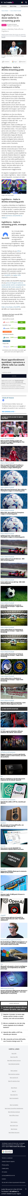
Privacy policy (5, 1165)
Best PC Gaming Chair (14, 1081)
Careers (4, 1179)
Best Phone (14, 1088)
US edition (13, 1191)
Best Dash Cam (14, 1125)
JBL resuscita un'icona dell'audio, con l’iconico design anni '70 (14, 1040)
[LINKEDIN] (3, 400)
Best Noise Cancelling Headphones (14, 1108)
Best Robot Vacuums (14, 1132)
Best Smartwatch (14, 1098)
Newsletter (23, 61)
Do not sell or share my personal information (13, 1182)
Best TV (14, 1091)
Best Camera (14, 1122)
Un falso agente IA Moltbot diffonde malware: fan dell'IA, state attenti (15, 1008)
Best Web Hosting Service (14, 1060)
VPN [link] (18, 251)
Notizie (4, 25)
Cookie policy (5, 1168)
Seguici (15, 61)
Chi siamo (4, 1172)
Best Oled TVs (14, 1094)
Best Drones (14, 1129)
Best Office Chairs (14, 1115)
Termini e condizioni (7, 1158)
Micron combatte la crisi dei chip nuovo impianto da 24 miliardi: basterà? (14, 1025)
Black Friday (13, 6)
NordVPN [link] (7, 275)
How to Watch (5, 10)
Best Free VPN (14, 1057)
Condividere (6, 61)
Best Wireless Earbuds (14, 1112)
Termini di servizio (19, 380)
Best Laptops (14, 1070)
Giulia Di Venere (12, 24)
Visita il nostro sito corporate (17, 1146)
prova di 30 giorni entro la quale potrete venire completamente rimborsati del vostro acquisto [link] (14, 285)
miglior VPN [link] (17, 275)
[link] (6, 235)
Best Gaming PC (14, 1077)
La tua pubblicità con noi (8, 1175)
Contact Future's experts (8, 1161)
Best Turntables (14, 1105)
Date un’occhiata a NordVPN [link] (11, 307)
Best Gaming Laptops (14, 1074)
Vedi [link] (21, 322)
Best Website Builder (14, 1064)
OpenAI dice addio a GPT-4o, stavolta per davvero (12, 1033)
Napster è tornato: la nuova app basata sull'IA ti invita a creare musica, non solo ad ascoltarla (13, 1016)
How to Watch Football (15, 10)
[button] (2, 2)
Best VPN (14, 1053)
